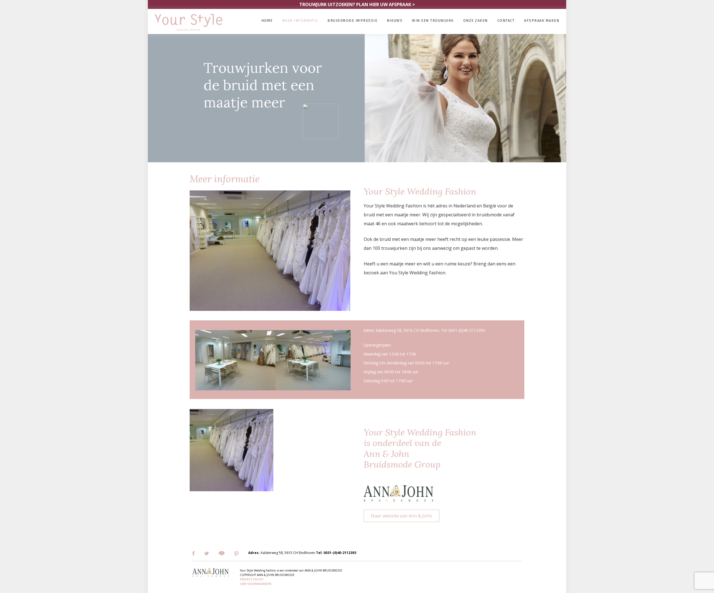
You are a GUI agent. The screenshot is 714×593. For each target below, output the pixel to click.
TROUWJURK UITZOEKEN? (357, 4)
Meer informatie (300, 20)
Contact (506, 20)
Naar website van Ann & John (401, 516)
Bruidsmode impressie (352, 20)
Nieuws (394, 20)
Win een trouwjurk (433, 20)
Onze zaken (475, 20)
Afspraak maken (541, 20)
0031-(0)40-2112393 (340, 552)
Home (267, 20)
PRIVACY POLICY (252, 579)
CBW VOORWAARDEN (255, 584)
